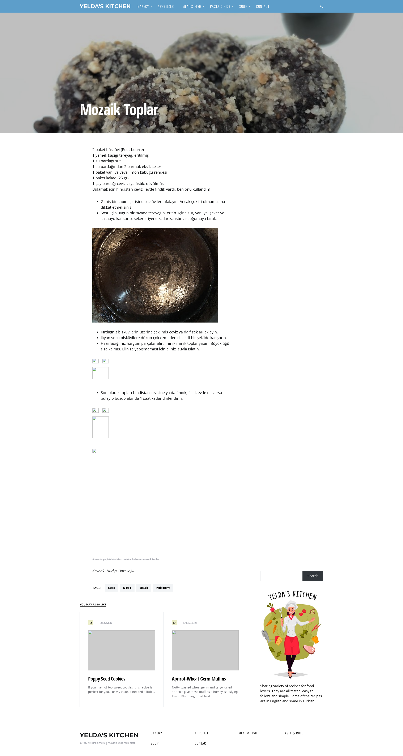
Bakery (156, 732)
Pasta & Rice (293, 732)
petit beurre (163, 588)
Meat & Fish (248, 732)
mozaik (144, 588)
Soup (155, 743)
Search (312, 576)
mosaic (127, 588)
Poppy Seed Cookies (106, 678)
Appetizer (203, 732)
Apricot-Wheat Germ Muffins (199, 678)
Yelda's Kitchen (105, 6)
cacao (111, 588)
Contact (201, 743)
